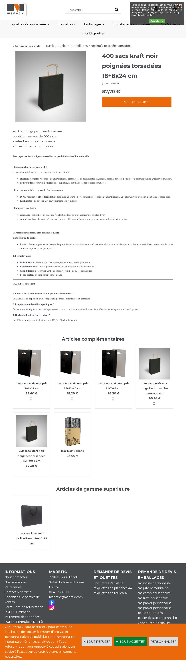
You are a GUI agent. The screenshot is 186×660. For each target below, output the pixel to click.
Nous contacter (16, 577)
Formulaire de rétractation (24, 607)
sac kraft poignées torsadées (111, 46)
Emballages (92, 24)
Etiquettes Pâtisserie (108, 583)
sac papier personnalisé (154, 603)
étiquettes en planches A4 (113, 588)
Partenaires (13, 587)
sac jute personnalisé (153, 588)
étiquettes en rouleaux (111, 593)
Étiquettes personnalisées (27, 24)
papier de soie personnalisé (157, 618)
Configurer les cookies (154, 623)
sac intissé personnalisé (154, 583)
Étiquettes (65, 24)
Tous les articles (55, 46)
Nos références (16, 582)
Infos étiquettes (93, 33)
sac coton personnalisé (154, 593)
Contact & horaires (18, 592)
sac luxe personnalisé (153, 598)
